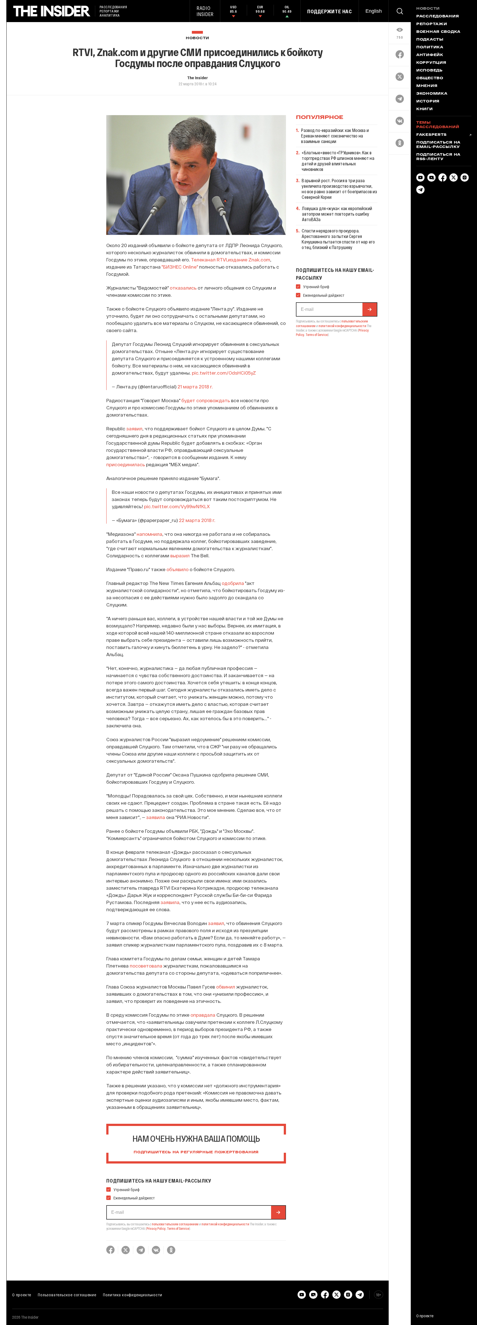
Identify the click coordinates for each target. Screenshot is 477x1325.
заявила (155, 817)
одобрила (233, 583)
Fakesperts (431, 135)
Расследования (437, 16)
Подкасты (430, 39)
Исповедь (429, 70)
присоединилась (125, 464)
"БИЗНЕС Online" (179, 266)
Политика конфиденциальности (132, 1294)
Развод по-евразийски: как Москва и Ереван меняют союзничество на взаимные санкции (335, 136)
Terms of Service (178, 1228)
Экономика (431, 94)
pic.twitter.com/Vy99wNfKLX (177, 506)
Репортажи (431, 24)
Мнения (426, 86)
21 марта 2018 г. (195, 386)
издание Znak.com (249, 259)
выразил (180, 555)
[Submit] (278, 1212)
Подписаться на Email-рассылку (438, 145)
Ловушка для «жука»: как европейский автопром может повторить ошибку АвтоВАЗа (337, 214)
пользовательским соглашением (175, 1224)
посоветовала (146, 965)
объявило (177, 569)
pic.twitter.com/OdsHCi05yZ (224, 372)
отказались (183, 287)
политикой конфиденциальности (225, 1224)
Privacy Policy (156, 1228)
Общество (429, 78)
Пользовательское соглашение (67, 1294)
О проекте (21, 1294)
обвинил (225, 986)
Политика (429, 47)
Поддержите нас (329, 11)
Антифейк (429, 55)
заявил (134, 428)
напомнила (149, 534)
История (427, 101)
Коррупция (431, 63)
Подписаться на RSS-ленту (438, 157)
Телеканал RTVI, (209, 259)
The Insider (197, 77)
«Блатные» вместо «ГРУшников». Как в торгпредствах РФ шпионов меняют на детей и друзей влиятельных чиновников (338, 161)
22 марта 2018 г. (197, 520)
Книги (424, 109)
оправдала (202, 1014)
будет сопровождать (205, 400)
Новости (197, 38)
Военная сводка (438, 32)
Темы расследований (437, 125)
